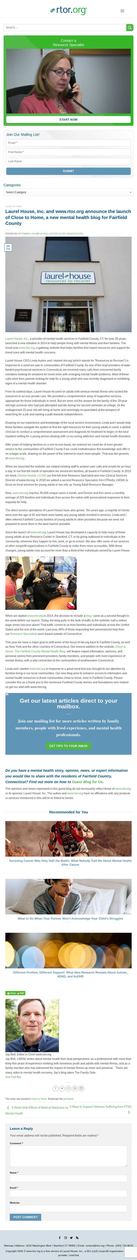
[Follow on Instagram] (65, 1238)
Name (14, 1172)
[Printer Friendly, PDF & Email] (15, 992)
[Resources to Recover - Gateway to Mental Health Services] (68, 10)
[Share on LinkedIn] (81, 1088)
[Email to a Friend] (69, 1088)
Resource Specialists (23, 633)
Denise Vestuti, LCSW (32, 475)
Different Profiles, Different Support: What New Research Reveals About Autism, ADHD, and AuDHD (70, 974)
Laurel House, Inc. (16, 338)
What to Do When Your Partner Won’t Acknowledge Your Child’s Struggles (70, 918)
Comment (16, 1143)
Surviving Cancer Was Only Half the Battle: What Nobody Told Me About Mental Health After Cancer (70, 862)
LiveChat (74, 1255)
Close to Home (13, 206)
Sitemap (8, 1245)
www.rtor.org (27, 347)
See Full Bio (13, 1077)
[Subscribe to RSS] (77, 1238)
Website (15, 1202)
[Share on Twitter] (62, 1088)
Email (14, 1187)
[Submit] (129, 27)
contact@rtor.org (94, 1245)
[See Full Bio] (23, 1077)
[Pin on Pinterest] (75, 1088)
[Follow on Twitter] (71, 1238)
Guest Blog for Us (87, 782)
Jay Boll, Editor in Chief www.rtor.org (61, 234)
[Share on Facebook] (56, 1088)
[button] (122, 10)
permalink (68, 1099)
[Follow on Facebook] (59, 1238)
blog (89, 615)
